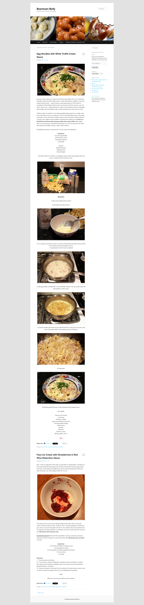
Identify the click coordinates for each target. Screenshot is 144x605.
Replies (60, 447)
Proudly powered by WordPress (72, 599)
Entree (42, 447)
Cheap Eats (44, 586)
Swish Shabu (95, 92)
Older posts (40, 592)
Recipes (61, 42)
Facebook (48, 443)
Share (65, 443)
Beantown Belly (46, 8)
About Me (45, 42)
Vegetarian (55, 447)
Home (38, 42)
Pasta (46, 447)
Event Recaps (53, 42)
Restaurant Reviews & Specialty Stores (75, 42)
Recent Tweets (96, 96)
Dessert (49, 586)
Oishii (93, 83)
